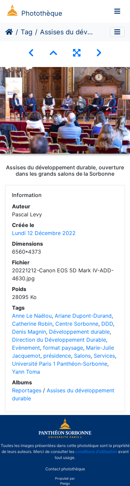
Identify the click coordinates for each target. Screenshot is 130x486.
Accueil (9, 32)
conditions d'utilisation (96, 451)
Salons (82, 355)
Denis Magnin (29, 331)
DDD (107, 323)
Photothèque (41, 13)
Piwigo (65, 483)
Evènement (26, 347)
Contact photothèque (65, 468)
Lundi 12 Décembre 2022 (44, 233)
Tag (26, 32)
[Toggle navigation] (117, 11)
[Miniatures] (53, 53)
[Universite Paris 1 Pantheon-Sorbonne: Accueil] (65, 437)
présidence (57, 355)
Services (104, 355)
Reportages (26, 390)
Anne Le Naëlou (32, 315)
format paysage (63, 347)
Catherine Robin (32, 323)
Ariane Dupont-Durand (83, 315)
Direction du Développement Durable (59, 339)
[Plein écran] (76, 53)
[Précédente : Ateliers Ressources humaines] (31, 53)
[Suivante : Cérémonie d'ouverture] (99, 53)
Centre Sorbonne (76, 323)
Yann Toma (26, 371)
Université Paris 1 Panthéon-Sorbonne (59, 363)
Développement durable (79, 331)
